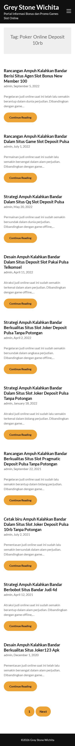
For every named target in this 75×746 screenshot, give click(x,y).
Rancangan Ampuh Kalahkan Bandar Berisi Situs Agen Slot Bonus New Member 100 (35, 75)
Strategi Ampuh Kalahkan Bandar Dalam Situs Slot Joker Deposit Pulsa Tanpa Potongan (36, 393)
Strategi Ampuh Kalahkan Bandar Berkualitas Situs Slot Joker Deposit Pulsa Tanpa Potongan (35, 327)
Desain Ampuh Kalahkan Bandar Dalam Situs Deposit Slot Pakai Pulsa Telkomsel (36, 262)
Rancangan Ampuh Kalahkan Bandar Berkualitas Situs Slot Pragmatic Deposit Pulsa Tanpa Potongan (35, 458)
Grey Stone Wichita (31, 7)
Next (43, 711)
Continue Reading (20, 117)
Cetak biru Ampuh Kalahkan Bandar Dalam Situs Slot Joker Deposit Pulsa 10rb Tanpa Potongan (36, 524)
